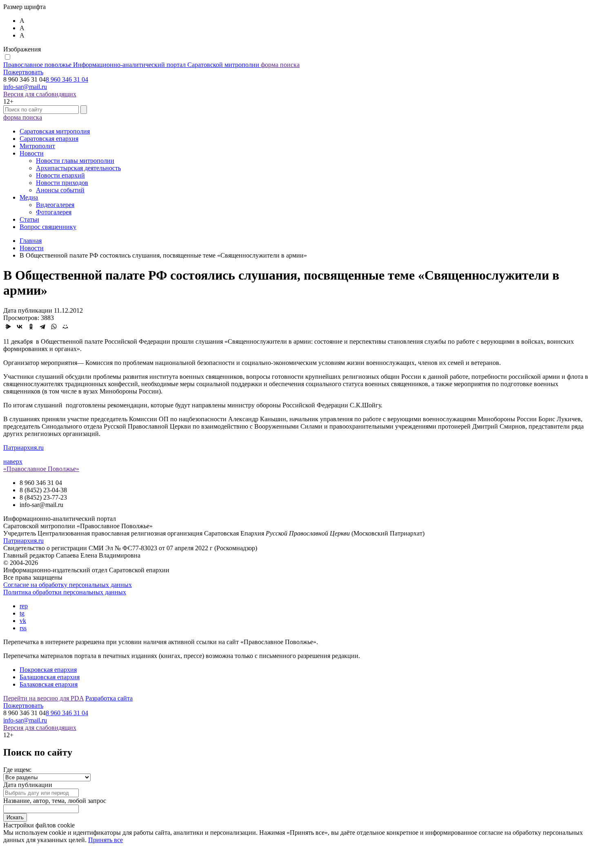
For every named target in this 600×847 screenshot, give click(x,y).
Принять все (105, 839)
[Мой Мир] (65, 326)
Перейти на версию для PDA (43, 698)
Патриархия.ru (23, 447)
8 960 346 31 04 (67, 79)
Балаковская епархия (49, 684)
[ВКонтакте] (19, 326)
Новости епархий (60, 175)
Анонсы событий (60, 190)
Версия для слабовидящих (39, 94)
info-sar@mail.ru (25, 86)
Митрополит (37, 145)
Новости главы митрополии (75, 160)
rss (23, 628)
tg (22, 613)
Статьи (29, 219)
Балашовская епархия (50, 677)
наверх (12, 461)
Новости (32, 153)
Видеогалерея (55, 204)
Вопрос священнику (48, 226)
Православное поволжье (131, 64)
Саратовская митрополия (55, 131)
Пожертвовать (23, 72)
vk (23, 620)
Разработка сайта (109, 698)
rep (24, 605)
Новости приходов (62, 182)
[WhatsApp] (54, 326)
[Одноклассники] (31, 326)
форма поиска (280, 64)
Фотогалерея (53, 212)
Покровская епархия (48, 669)
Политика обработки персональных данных (64, 592)
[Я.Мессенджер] (8, 326)
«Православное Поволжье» (41, 468)
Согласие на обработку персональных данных (67, 584)
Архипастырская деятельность (78, 168)
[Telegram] (42, 326)
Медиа (29, 197)
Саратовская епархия (49, 138)
